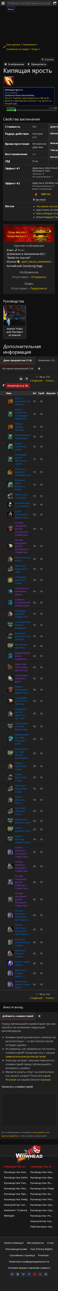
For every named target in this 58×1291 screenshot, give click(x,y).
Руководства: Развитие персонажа (16, 1182)
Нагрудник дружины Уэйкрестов (21, 613)
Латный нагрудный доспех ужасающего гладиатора (22, 528)
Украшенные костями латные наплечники (22, 753)
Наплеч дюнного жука (22, 829)
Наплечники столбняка (21, 496)
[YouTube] (34, 1274)
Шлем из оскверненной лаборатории (22, 602)
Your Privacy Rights (41, 1249)
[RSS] (40, 1274)
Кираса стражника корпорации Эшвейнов (21, 414)
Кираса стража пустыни (19, 426)
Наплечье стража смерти (20, 973)
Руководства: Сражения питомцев (42, 1204)
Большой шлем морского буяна (20, 485)
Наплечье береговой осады (21, 788)
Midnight (9, 1215)
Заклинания (29, 44)
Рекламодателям (16, 1249)
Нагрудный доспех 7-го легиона (21, 700)
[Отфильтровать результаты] (26, 378)
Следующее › (37, 380)
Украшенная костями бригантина (21, 726)
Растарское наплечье (21, 646)
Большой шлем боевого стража (23, 942)
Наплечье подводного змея (21, 568)
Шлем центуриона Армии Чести (22, 514)
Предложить (38, 288)
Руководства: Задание (42, 1193)
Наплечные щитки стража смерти (22, 984)
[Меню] (3, 3)
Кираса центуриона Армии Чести (22, 689)
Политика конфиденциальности (29, 1261)
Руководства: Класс (16, 1172)
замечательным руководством (25, 1056)
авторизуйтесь (39, 1132)
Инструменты (35, 1242)
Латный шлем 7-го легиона (22, 505)
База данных (13, 44)
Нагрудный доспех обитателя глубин (21, 459)
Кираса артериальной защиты (22, 401)
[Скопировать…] (21, 378)
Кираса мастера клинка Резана (23, 839)
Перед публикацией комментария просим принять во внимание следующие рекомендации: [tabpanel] (29, 1079)
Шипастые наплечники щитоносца (21, 667)
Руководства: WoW (16, 1166)
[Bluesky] (23, 1274)
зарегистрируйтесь (10, 1136)
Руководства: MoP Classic (42, 1166)
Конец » (50, 380)
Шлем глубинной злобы (20, 446)
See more (40, 199)
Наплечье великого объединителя (23, 472)
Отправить (38, 277)
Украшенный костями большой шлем (22, 739)
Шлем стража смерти (22, 963)
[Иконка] (9, 81)
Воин (35, 49)
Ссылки (49, 59)
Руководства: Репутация (42, 1199)
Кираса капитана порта (20, 799)
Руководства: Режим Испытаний (42, 1215)
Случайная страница (22, 1255)
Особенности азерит (17, 49)
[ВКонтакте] (46, 1274)
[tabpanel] (29, 687)
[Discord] (12, 1274)
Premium (43, 1255)
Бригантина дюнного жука (22, 821)
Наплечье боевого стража (20, 953)
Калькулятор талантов (16, 1204)
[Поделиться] (55, 3)
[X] (17, 1274)
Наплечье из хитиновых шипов (22, 591)
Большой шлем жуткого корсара (23, 636)
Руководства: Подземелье (42, 1182)
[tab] (17, 360)
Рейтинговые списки (42, 1226)
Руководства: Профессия (16, 1193)
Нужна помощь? (14, 1242)
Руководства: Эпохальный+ (16, 1188)
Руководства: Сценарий (42, 1210)
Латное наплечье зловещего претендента (22, 915)
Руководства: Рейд (16, 1199)
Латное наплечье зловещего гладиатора (21, 852)
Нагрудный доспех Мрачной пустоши (21, 713)
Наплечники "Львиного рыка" (21, 678)
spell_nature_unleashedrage (38, 261)
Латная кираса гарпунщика (23, 437)
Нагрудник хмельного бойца (21, 580)
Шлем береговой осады (21, 777)
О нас (50, 1242)
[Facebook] (29, 1274)
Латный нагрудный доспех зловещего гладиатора (21, 882)
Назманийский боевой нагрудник (22, 625)
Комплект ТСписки (15, 1210)
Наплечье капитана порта (20, 811)
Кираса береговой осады (21, 766)
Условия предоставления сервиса (29, 1267)
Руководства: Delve (16, 1177)
